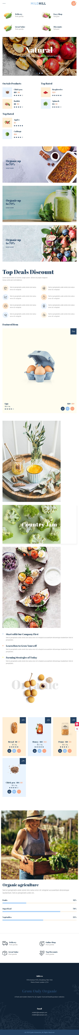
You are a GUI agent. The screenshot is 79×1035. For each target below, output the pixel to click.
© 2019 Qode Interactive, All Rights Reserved (39, 1032)
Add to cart (63, 409)
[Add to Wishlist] (72, 409)
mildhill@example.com (39, 1012)
